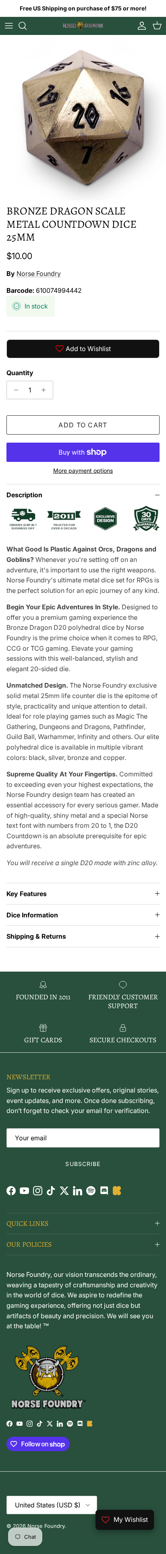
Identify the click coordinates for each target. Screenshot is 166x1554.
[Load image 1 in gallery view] (83, 117)
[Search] (26, 26)
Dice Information (32, 915)
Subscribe (82, 1163)
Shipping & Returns (36, 936)
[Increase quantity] (46, 390)
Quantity (19, 373)
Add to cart (82, 425)
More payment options (83, 471)
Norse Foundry (39, 274)
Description (24, 495)
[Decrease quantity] (14, 390)
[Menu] (9, 26)
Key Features (26, 894)
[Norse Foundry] (83, 26)
